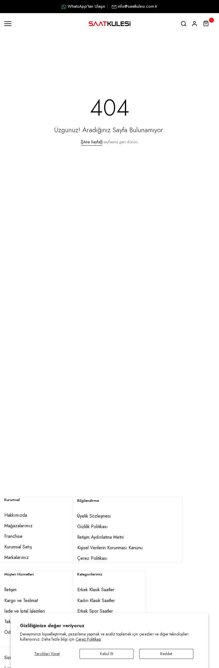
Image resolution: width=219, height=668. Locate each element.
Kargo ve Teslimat (21, 600)
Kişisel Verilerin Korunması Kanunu (110, 547)
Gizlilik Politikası (92, 526)
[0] (206, 24)
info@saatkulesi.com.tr (137, 6)
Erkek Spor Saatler (95, 611)
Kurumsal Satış (18, 547)
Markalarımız (16, 557)
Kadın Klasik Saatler (96, 600)
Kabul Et (106, 654)
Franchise (13, 536)
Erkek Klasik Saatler (95, 589)
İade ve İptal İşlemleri (24, 611)
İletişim (10, 589)
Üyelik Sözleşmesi (94, 516)
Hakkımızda (15, 515)
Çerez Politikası (88, 639)
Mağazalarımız (18, 525)
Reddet (166, 654)
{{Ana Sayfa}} (91, 142)
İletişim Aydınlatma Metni (100, 537)
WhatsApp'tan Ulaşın (86, 6)
